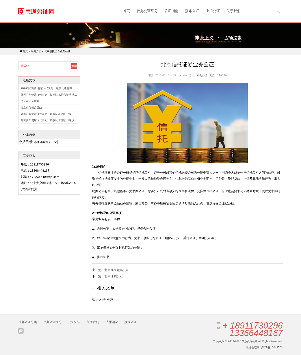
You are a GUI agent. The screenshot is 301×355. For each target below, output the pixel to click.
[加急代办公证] (36, 11)
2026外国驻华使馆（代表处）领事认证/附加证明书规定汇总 (56, 88)
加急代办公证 (250, 341)
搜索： (25, 66)
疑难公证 (192, 11)
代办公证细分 (147, 11)
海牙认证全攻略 (30, 101)
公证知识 (74, 322)
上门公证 (213, 11)
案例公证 (36, 51)
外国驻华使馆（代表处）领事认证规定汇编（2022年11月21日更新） (61, 113)
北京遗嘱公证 (113, 276)
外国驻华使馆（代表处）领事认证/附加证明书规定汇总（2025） (58, 94)
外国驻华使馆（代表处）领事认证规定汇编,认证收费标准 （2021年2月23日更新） (69, 120)
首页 (126, 11)
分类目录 (26, 142)
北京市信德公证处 (31, 107)
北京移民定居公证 (116, 270)
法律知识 (112, 322)
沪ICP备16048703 (272, 347)
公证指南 (171, 11)
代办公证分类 (27, 322)
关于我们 (234, 11)
